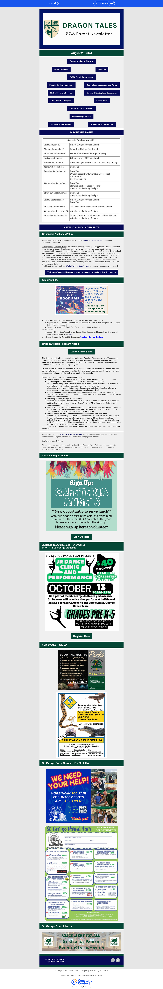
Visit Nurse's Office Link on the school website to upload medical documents (81, 272)
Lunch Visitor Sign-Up (81, 352)
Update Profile (76, 975)
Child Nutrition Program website (68, 434)
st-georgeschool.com (55, 961)
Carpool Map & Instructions (81, 109)
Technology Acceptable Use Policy (102, 85)
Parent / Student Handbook (61, 85)
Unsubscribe (65, 975)
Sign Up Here (82, 536)
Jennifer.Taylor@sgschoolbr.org (92, 337)
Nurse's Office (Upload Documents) (102, 93)
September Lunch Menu (52, 441)
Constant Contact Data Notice (92, 975)
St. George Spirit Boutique (102, 124)
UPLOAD (69, 266)
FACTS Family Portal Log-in (81, 77)
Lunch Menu (101, 101)
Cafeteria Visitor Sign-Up (81, 61)
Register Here (81, 636)
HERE (71, 335)
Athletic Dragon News (81, 116)
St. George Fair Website (61, 124)
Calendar (102, 69)
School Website (61, 69)
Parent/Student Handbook (93, 240)
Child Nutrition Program (61, 101)
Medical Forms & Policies (61, 93)
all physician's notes (81, 266)
